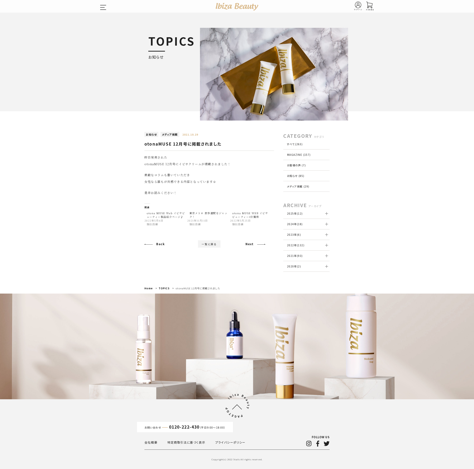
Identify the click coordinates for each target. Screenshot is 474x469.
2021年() (295, 256)
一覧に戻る (209, 244)
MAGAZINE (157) (299, 155)
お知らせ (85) (295, 176)
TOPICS (164, 288)
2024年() (295, 224)
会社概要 (150, 442)
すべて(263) (295, 144)
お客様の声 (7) (296, 165)
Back (160, 244)
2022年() (295, 245)
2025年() (295, 213)
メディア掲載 (170, 134)
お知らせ (151, 134)
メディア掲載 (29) (298, 186)
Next (249, 244)
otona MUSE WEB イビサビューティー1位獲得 (250, 215)
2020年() (294, 266)
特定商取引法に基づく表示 (186, 442)
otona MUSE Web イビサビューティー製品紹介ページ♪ (166, 215)
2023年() (294, 234)
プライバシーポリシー (230, 442)
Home (148, 288)
